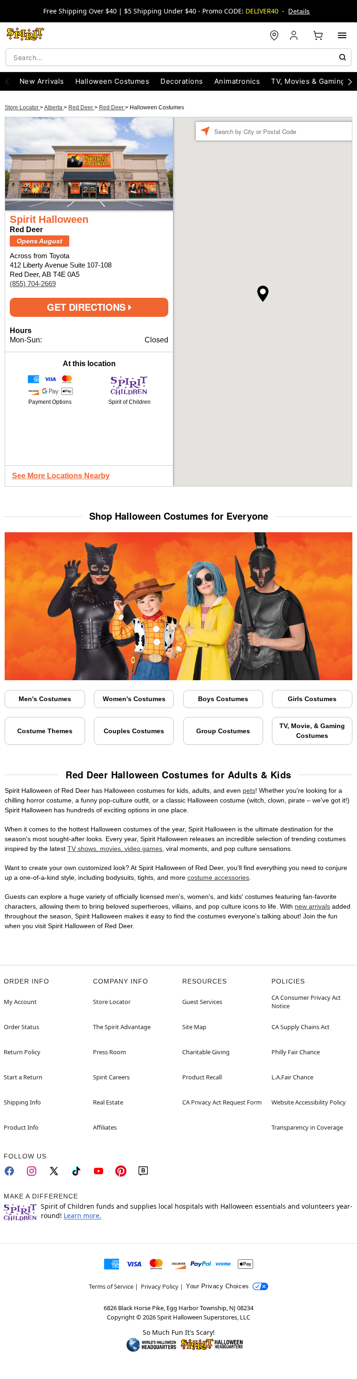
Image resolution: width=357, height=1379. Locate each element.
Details (299, 11)
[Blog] (143, 1171)
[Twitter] (54, 1171)
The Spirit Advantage (122, 1027)
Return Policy (22, 1052)
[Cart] (318, 35)
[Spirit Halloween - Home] (26, 35)
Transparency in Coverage (307, 1127)
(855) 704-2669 (33, 284)
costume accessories (218, 877)
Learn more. (82, 1215)
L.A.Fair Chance (292, 1077)
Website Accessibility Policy (308, 1102)
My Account (20, 1001)
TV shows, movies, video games (114, 848)
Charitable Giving (206, 1052)
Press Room (109, 1052)
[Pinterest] (120, 1171)
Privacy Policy (159, 1286)
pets (249, 790)
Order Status (21, 1027)
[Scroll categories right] (350, 81)
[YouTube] (98, 1171)
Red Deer (81, 107)
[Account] (294, 35)
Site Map (194, 1027)
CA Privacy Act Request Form (222, 1102)
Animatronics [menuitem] (237, 81)
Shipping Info (22, 1102)
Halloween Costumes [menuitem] (112, 81)
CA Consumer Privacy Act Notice (306, 1001)
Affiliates (105, 1127)
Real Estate (108, 1102)
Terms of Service (111, 1286)
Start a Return (23, 1077)
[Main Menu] (342, 35)
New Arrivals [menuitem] (42, 81)
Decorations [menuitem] (181, 81)
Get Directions (87, 307)
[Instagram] (31, 1171)
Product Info (21, 1127)
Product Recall (202, 1077)
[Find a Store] (274, 35)
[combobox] (178, 57)
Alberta (54, 107)
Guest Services (202, 1001)
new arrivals (312, 906)
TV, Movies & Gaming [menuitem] (308, 81)
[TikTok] (76, 1171)
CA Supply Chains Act (300, 1027)
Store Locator (22, 107)
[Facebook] (9, 1171)
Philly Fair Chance (295, 1052)
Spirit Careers (111, 1077)
